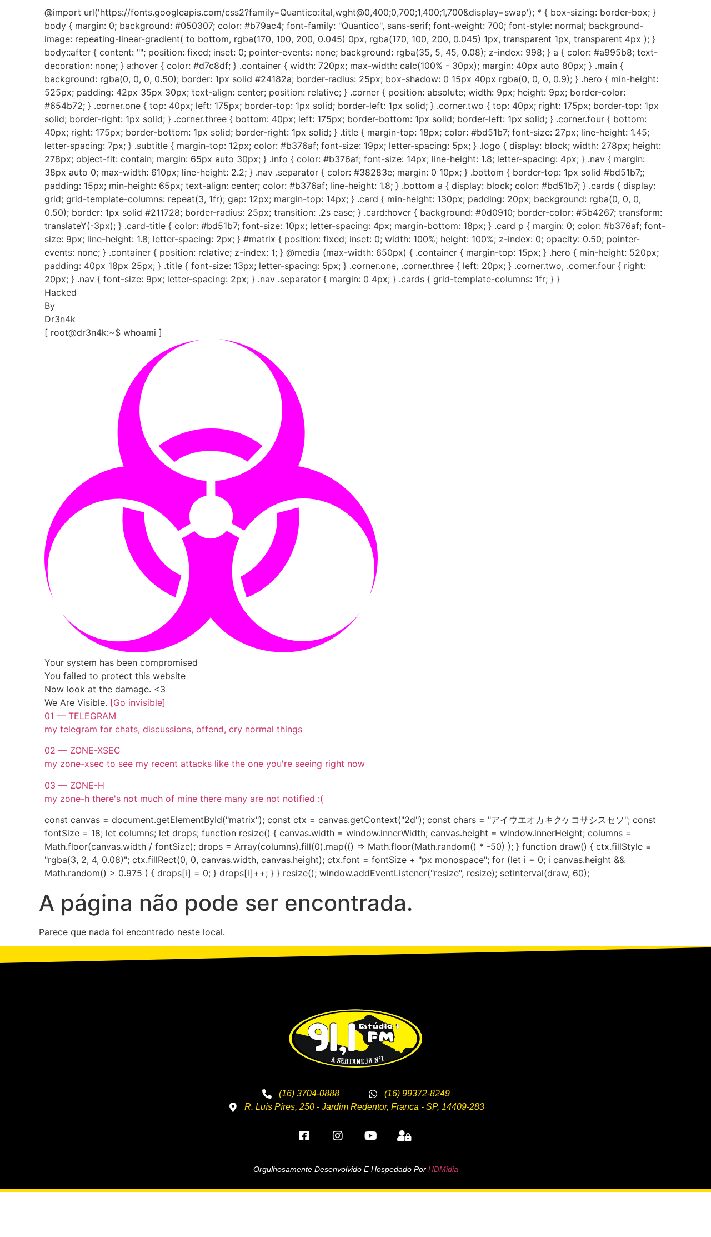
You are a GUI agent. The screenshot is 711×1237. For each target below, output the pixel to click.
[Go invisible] (138, 702)
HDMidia (443, 1169)
